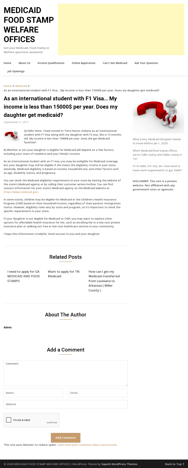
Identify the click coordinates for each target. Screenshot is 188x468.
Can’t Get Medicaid (115, 63)
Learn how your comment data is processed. (87, 445)
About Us (24, 63)
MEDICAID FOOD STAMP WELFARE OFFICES (29, 25)
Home (7, 63)
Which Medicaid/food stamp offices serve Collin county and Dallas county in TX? (157, 155)
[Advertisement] (121, 29)
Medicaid (21, 86)
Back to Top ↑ (174, 464)
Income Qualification (51, 63)
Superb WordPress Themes (120, 464)
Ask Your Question (146, 63)
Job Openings (15, 71)
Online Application (83, 63)
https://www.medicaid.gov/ (21, 192)
